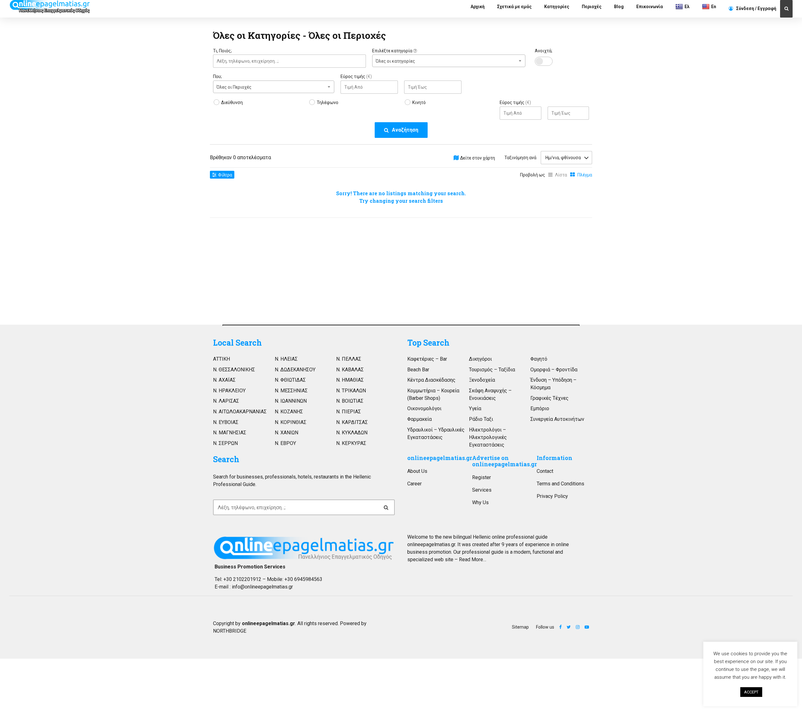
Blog (619, 6)
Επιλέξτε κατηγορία (392, 50)
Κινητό (419, 102)
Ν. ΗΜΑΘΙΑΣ (350, 380)
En (713, 6)
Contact (545, 471)
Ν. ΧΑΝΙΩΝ (286, 433)
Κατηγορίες (556, 6)
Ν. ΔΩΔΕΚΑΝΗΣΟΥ (295, 370)
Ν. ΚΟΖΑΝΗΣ (289, 412)
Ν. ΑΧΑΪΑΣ (224, 380)
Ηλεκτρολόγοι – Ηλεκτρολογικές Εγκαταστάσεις (488, 437)
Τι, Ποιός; (222, 50)
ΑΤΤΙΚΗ (221, 359)
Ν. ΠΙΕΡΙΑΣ (348, 412)
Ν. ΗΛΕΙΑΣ (286, 359)
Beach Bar (418, 370)
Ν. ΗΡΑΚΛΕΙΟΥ (229, 391)
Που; (217, 76)
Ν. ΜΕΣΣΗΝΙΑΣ (291, 391)
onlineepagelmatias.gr (439, 458)
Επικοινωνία (649, 6)
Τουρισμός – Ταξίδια (492, 370)
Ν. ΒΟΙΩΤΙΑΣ (349, 401)
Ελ (687, 6)
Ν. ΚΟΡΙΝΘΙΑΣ (290, 422)
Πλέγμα (584, 174)
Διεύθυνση (232, 102)
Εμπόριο (539, 408)
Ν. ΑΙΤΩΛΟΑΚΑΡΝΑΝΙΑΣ (240, 412)
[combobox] (448, 61)
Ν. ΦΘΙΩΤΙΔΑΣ (290, 380)
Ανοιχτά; (543, 50)
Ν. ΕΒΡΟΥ (285, 443)
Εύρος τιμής (356, 76)
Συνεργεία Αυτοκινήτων (557, 419)
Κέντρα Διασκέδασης (431, 380)
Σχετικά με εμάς (514, 6)
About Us (417, 471)
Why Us (480, 502)
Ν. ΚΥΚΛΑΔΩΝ (351, 433)
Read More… (472, 559)
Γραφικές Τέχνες (549, 398)
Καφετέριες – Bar (427, 359)
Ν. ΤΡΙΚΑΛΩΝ (351, 391)
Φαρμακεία (419, 419)
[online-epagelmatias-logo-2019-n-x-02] (304, 548)
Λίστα (561, 174)
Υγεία (475, 408)
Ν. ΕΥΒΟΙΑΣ (225, 422)
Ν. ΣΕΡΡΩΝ (225, 443)
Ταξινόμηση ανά (520, 157)
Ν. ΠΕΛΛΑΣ (348, 359)
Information (554, 458)
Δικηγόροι (480, 359)
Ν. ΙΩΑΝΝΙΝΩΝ (291, 401)
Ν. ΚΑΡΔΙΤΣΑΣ (352, 422)
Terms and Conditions (560, 484)
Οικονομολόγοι (424, 408)
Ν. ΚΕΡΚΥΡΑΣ (351, 443)
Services (482, 490)
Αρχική (478, 6)
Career (414, 484)
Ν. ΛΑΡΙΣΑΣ (226, 401)
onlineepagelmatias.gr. (431, 544)
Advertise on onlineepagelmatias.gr (504, 461)
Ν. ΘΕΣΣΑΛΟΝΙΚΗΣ (234, 370)
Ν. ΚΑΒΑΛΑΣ (350, 370)
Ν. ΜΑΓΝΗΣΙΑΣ (229, 433)
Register (481, 477)
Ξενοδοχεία (482, 380)
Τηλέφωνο (327, 102)
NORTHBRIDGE (229, 631)
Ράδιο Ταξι (481, 419)
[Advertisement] (273, 269)
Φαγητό (538, 359)
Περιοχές (592, 6)
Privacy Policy (552, 496)
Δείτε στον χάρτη (477, 157)
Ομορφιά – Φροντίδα (553, 370)
